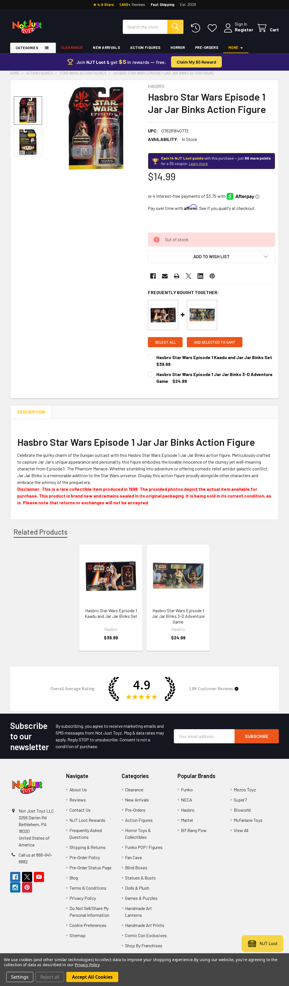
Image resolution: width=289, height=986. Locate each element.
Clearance (72, 47)
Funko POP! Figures (144, 847)
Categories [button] (27, 47)
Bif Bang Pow (194, 830)
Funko (187, 789)
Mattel (187, 820)
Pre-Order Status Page (90, 867)
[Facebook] (153, 276)
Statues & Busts (140, 877)
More (233, 47)
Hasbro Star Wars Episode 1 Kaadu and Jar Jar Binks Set (214, 357)
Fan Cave (133, 857)
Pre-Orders (206, 47)
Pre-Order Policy (84, 857)
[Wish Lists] (213, 28)
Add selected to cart (214, 342)
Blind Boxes (136, 867)
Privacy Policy (82, 898)
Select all (165, 342)
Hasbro (187, 810)
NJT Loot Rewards (87, 820)
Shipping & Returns (87, 847)
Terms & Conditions (87, 888)
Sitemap (77, 935)
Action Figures (145, 47)
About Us (78, 789)
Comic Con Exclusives (146, 935)
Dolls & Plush (137, 888)
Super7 (240, 799)
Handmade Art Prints (144, 925)
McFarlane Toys (248, 820)
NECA (186, 799)
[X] (188, 276)
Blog (73, 877)
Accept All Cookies (92, 977)
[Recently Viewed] (196, 28)
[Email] (165, 276)
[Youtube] (39, 877)
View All (241, 830)
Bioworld (242, 810)
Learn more (198, 163)
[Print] (177, 276)
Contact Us (80, 810)
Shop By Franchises (143, 945)
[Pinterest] (212, 276)
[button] (211, 256)
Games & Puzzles (141, 898)
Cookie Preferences (87, 925)
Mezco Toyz (245, 789)
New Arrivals (106, 47)
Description (31, 411)
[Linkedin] (200, 276)
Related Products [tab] (40, 531)
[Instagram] (15, 887)
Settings (20, 977)
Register (244, 29)
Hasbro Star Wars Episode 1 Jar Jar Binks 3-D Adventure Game (178, 616)
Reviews (77, 799)
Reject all (49, 977)
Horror (177, 47)
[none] (96, 128)
